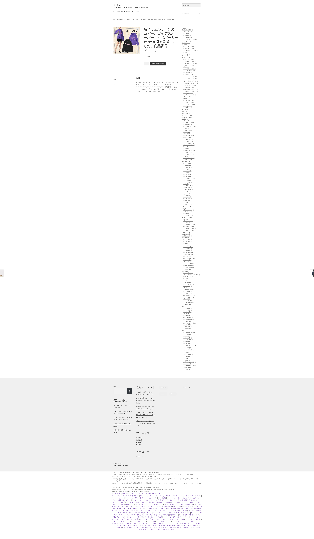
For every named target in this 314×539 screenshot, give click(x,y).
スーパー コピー (117, 496)
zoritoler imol (146, 394)
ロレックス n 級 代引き (194, 510)
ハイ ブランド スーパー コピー (121, 510)
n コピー (157, 525)
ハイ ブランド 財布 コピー (149, 527)
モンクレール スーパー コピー (121, 521)
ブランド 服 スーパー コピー (153, 530)
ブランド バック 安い (132, 525)
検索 (114, 387)
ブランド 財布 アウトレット (139, 510)
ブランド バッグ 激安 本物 (193, 508)
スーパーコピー (116, 494)
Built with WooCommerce (120, 465)
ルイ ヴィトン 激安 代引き (146, 525)
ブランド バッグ (191, 498)
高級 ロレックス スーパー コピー (157, 510)
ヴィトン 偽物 (121, 525)
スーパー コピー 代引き (174, 498)
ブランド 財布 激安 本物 (136, 513)
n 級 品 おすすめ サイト (124, 500)
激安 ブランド (174, 515)
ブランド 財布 (162, 498)
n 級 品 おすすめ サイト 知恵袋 (161, 502)
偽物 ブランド (130, 504)
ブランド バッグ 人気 (156, 517)
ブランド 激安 (151, 521)
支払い (138, 12)
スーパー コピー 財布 (188, 506)
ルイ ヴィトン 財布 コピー (138, 521)
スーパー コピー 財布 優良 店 (163, 506)
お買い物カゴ (121, 12)
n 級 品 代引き (153, 515)
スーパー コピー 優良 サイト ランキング (162, 500)
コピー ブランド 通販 (133, 519)
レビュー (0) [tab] (117, 84)
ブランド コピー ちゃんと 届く (132, 527)
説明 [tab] (114, 79)
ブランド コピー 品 (191, 525)
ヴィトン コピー (157, 513)
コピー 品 (150, 508)
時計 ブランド (148, 513)
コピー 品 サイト (180, 525)
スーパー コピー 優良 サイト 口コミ (185, 500)
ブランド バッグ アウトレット (166, 527)
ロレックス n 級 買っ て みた (128, 523)
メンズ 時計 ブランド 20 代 (141, 517)
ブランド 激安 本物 (145, 502)
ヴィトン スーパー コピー (155, 504)
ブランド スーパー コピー (193, 496)
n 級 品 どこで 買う (163, 515)
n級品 (123, 494)
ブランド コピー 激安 (178, 519)
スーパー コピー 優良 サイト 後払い (135, 498)
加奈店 (117, 5)
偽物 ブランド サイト (182, 527)
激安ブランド (140, 456)
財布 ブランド (177, 506)
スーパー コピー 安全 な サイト (159, 496)
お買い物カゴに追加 (158, 63)
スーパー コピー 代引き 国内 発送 (189, 502)
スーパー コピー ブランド (147, 506)
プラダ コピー (161, 523)
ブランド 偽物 (175, 502)
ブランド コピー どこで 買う (180, 521)
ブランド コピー (144, 496)
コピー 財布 (145, 515)
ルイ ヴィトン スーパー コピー (141, 500)
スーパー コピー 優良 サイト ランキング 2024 (176, 517)
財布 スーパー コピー (169, 530)
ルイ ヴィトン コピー (141, 504)
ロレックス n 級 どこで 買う (120, 513)
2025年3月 (139, 442)
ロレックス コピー (151, 498)
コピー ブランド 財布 (172, 523)
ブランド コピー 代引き (133, 502)
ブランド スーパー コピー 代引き (161, 519)
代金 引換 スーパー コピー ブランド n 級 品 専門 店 (178, 504)
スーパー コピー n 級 (118, 498)
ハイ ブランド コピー (126, 517)
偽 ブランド (198, 506)
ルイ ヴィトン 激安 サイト (177, 508)
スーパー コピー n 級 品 (170, 513)
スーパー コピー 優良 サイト (131, 496)
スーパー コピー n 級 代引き (193, 519)
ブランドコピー (130, 494)
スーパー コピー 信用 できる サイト (136, 508)
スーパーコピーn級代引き (144, 494)
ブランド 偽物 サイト (185, 515)
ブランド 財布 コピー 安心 (163, 521)
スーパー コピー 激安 (184, 513)
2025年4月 (139, 440)
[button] (137, 29)
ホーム (115, 12)
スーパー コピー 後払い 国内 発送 (177, 510)
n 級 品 (183, 498)
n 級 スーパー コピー (119, 508)
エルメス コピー (194, 517)
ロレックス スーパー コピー (177, 496)
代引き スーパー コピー (168, 525)
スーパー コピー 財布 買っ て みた (131, 515)
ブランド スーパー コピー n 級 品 (146, 523)
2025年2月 (139, 444)
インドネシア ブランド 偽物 (120, 506)
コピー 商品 (197, 504)
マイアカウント (130, 12)
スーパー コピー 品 (145, 519)
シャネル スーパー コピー (186, 523)
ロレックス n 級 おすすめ (161, 508)
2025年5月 (139, 438)
